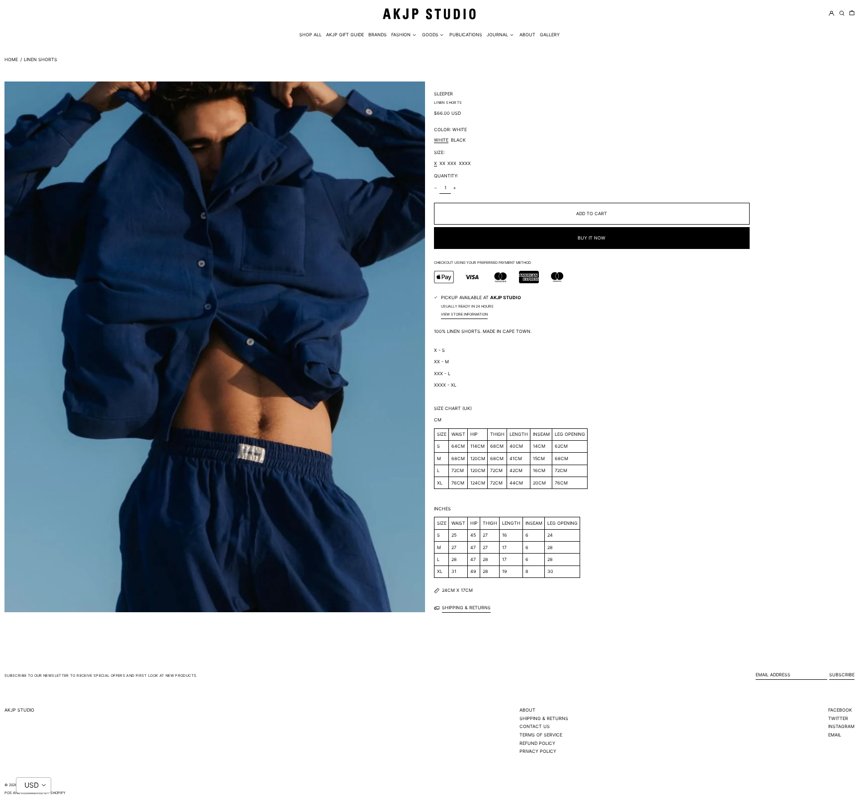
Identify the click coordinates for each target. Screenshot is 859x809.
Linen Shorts (40, 59)
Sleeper (443, 93)
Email (834, 734)
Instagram (841, 726)
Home (11, 59)
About (527, 710)
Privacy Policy (537, 751)
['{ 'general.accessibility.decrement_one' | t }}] (436, 188)
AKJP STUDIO (19, 710)
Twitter (838, 718)
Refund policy (537, 743)
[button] (852, 13)
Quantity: (446, 175)
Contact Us (534, 726)
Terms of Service (540, 734)
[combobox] (33, 785)
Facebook (840, 710)
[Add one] (455, 188)
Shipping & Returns (543, 718)
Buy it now (591, 238)
